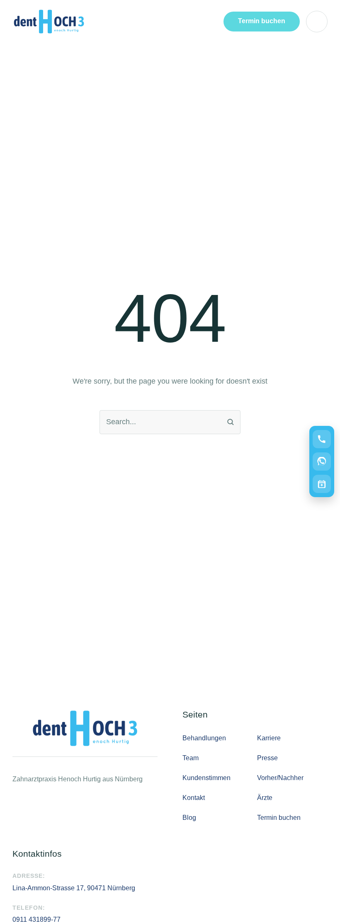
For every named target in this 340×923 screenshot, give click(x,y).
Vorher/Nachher (280, 777)
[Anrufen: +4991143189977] (322, 439)
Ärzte (264, 797)
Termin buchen (279, 817)
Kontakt (193, 797)
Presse (267, 757)
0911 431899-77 (36, 919)
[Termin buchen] (322, 484)
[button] (261, 21)
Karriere (269, 738)
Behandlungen (204, 738)
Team (190, 757)
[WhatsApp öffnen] (322, 461)
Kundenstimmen (206, 777)
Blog (189, 817)
